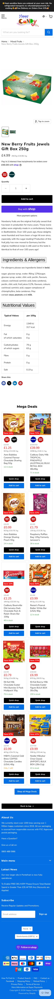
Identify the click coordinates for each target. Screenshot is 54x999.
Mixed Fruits (16, 41)
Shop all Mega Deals (27, 791)
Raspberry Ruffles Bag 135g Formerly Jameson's (39, 537)
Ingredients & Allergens (24, 260)
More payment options (27, 216)
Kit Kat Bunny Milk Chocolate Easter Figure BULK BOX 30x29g (39, 686)
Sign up (43, 914)
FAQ (35, 978)
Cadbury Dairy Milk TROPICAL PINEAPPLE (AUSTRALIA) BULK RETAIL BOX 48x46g (40, 461)
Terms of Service (33, 984)
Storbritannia (26, 936)
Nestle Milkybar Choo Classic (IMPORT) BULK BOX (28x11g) (38, 760)
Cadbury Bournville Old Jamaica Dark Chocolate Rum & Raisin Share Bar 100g (13, 611)
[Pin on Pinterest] (20, 383)
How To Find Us (8, 978)
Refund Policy (39, 981)
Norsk (25, 929)
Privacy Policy (17, 984)
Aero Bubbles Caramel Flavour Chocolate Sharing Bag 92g (12, 459)
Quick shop (14, 479)
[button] (45, 16)
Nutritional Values (19, 305)
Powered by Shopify (27, 993)
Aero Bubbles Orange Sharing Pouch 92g (11, 537)
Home (4, 41)
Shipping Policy (23, 981)
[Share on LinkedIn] (15, 383)
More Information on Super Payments (27, 987)
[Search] (49, 32)
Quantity (5, 182)
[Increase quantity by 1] (26, 188)
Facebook (10, 981)
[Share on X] (9, 383)
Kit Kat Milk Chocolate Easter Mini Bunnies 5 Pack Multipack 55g (13, 686)
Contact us (44, 978)
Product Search (24, 978)
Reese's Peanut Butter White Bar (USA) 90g (38, 608)
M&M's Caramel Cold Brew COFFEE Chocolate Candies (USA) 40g (14, 760)
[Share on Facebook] (3, 383)
